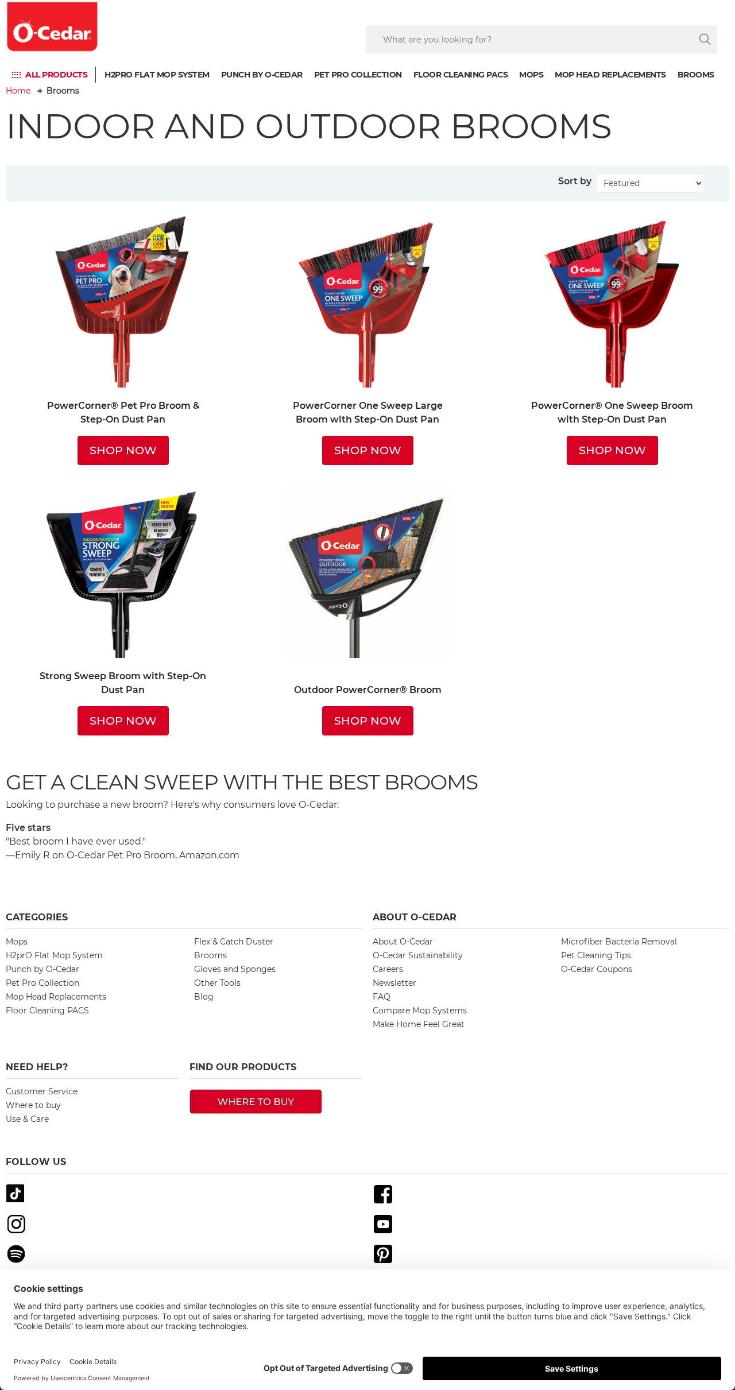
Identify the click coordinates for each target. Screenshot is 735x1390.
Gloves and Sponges (235, 969)
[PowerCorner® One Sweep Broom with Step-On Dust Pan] (612, 301)
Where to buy (33, 1105)
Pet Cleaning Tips (596, 955)
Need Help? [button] (37, 1067)
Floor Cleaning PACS (460, 74)
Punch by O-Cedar (262, 74)
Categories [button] (37, 917)
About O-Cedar (403, 941)
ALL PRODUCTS (56, 74)
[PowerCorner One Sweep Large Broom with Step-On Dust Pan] (367, 301)
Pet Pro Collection (358, 74)
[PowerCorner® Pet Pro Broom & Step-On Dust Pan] (123, 301)
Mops (531, 74)
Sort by (574, 181)
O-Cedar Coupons (596, 969)
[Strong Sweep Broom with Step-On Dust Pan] (123, 572)
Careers (388, 969)
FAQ (381, 997)
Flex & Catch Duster (233, 941)
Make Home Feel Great (419, 1024)
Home (18, 91)
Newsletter (394, 983)
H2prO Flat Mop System (157, 74)
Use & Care (27, 1119)
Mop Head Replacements (610, 74)
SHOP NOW (123, 450)
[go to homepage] (53, 26)
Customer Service (42, 1091)
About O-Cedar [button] (415, 917)
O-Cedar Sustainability (418, 955)
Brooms (696, 74)
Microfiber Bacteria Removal (619, 941)
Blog (204, 997)
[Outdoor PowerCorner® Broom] (367, 579)
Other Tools (217, 983)
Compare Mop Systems (420, 1010)
